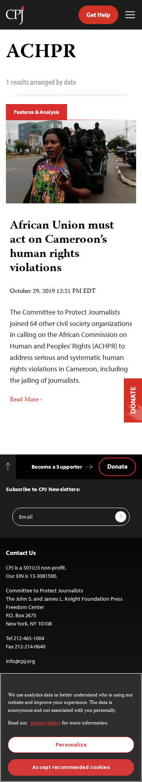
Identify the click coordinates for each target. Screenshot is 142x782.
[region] (71, 727)
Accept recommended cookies (70, 767)
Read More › (26, 400)
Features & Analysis (36, 111)
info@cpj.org (20, 661)
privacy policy (45, 723)
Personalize (71, 745)
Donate (117, 466)
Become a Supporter (57, 466)
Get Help (98, 15)
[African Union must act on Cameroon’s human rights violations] (71, 161)
